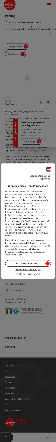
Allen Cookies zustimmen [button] (26, 263)
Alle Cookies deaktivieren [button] (28, 273)
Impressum (45, 178)
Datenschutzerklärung (40, 175)
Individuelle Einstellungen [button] (28, 269)
